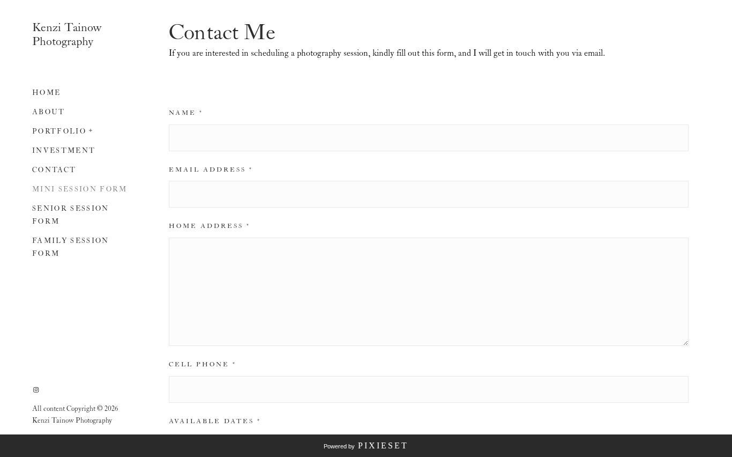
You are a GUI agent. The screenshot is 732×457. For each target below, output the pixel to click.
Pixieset (383, 445)
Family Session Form (70, 247)
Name (186, 113)
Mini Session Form (80, 190)
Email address (211, 170)
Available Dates (215, 421)
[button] (91, 129)
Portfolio (59, 132)
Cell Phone (202, 364)
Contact (54, 170)
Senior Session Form (70, 215)
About (48, 112)
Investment (63, 151)
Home (46, 93)
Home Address (209, 226)
